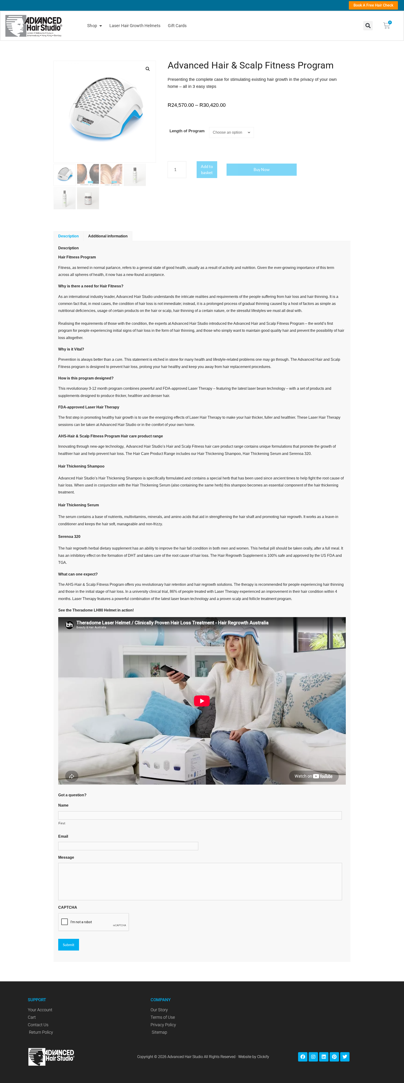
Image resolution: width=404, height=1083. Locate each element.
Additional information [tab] (108, 236)
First (61, 823)
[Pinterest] (334, 1057)
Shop (92, 25)
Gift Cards (177, 25)
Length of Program (187, 131)
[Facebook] (302, 1057)
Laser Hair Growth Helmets (135, 25)
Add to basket (207, 169)
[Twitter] (345, 1057)
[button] (368, 25)
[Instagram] (313, 1057)
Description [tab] (68, 236)
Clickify (263, 1056)
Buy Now (262, 169)
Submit (68, 944)
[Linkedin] (323, 1057)
